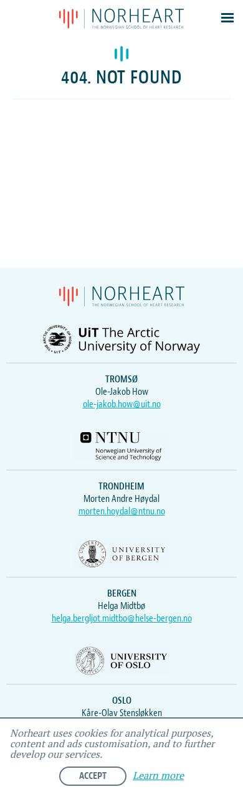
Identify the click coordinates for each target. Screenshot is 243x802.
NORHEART (121, 18)
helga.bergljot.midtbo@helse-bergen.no (122, 618)
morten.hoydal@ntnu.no (122, 511)
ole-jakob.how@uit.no (122, 404)
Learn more (158, 776)
